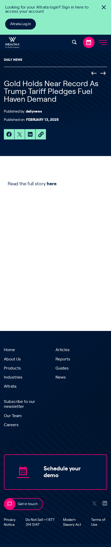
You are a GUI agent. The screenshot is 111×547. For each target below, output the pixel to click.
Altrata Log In (20, 24)
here (52, 184)
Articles (63, 350)
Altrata (10, 386)
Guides (62, 368)
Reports (63, 359)
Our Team (13, 416)
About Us (12, 359)
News (61, 377)
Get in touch (28, 504)
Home (9, 350)
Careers (11, 425)
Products (12, 368)
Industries (13, 377)
